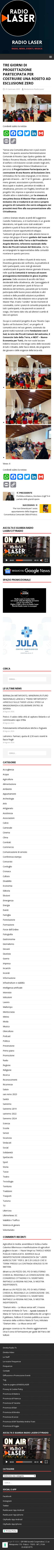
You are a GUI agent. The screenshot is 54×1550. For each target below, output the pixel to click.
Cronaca (7, 871)
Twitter (6, 1505)
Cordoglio (7, 866)
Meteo (6, 1016)
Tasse (5, 1171)
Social (5, 1147)
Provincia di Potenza (12, 1398)
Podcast (7, 1036)
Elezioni (6, 895)
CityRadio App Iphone (12, 1524)
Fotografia (8, 934)
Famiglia (7, 915)
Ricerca (6, 1075)
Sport (5, 1162)
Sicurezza (7, 1138)
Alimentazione (9, 784)
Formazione (8, 924)
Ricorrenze (8, 1084)
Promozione (8, 1055)
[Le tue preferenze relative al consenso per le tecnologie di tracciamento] (5, 1545)
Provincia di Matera (11, 1394)
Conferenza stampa (12, 856)
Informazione (9, 978)
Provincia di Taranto (11, 1403)
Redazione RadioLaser (34, 89)
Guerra (6, 958)
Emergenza (8, 900)
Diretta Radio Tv (10, 1347)
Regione (7, 1065)
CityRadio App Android (12, 1519)
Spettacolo (8, 1157)
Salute (6, 1089)
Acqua (6, 774)
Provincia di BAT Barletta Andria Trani (19, 1421)
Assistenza (8, 813)
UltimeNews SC (10, 1215)
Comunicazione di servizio (15, 852)
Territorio (7, 1186)
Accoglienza (8, 769)
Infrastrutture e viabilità (13, 982)
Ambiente (7, 789)
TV (4, 1205)
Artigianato (8, 808)
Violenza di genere (11, 1225)
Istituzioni (7, 997)
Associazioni (8, 818)
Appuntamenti (9, 793)
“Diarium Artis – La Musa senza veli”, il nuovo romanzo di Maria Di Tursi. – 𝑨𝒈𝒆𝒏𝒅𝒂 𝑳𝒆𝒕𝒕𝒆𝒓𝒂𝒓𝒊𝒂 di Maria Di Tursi (25, 1310)
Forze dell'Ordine (11, 929)
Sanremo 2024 (10, 1118)
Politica (6, 1041)
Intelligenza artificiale (12, 987)
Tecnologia (8, 1181)
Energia (6, 905)
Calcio (5, 822)
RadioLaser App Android (13, 1510)
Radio (5, 1060)
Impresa (7, 963)
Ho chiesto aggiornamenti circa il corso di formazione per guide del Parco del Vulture (26, 1331)
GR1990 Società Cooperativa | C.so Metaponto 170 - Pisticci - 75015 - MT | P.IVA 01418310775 (29, 1544)
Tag (4, 1380)
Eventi (5, 910)
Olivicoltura (8, 1031)
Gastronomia (9, 939)
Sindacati (7, 1142)
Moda (5, 1021)
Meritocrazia (9, 1012)
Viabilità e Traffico (11, 1220)
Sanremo (7, 1104)
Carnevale (7, 827)
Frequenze (7, 1366)
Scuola (6, 1128)
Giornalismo (8, 944)
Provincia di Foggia (11, 1426)
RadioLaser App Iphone (13, 1514)
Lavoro (6, 1002)
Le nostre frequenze (12, 1361)
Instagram (7, 1501)
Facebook (7, 1496)
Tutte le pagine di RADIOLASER (16, 1384)
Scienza (6, 1123)
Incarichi (7, 968)
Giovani (6, 949)
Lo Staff (6, 1357)
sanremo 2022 (9, 1113)
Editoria (6, 890)
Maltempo (8, 1007)
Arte (5, 803)
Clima (5, 837)
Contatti (6, 1370)
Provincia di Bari (10, 1407)
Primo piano (8, 1050)
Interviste (7, 992)
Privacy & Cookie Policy (13, 1389)
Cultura (6, 876)
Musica (6, 1026)
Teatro (6, 1176)
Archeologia (8, 798)
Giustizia (7, 953)
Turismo (7, 1201)
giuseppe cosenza (11, 1328)
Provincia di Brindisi (11, 1412)
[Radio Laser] (18, 34)
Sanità (6, 1099)
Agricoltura (8, 779)
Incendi (6, 973)
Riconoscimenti (10, 1079)
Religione (7, 1070)
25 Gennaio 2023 (12, 89)
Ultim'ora (7, 1210)
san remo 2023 (10, 1094)
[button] (50, 57)
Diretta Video (8, 1352)
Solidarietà (8, 1152)
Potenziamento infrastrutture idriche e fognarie (25, 728)
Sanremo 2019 (10, 1108)
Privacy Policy (11, 1531)
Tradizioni (7, 1191)
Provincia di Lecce (10, 1417)
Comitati (7, 842)
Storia (5, 1167)
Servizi (6, 1133)
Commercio (8, 847)
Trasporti (7, 1196)
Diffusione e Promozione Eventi (16, 1375)
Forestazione (9, 919)
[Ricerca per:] (27, 679)
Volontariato (8, 1230)
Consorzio (7, 861)
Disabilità (7, 881)
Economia (7, 885)
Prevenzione (8, 1045)
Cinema (6, 832)
